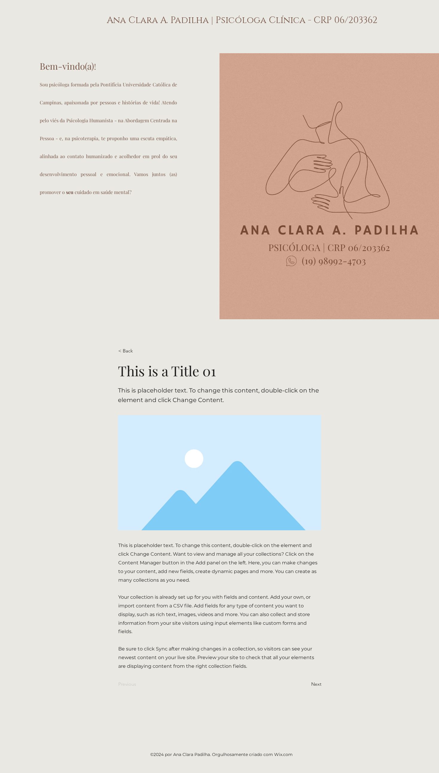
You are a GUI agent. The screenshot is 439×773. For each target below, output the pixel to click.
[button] (138, 351)
